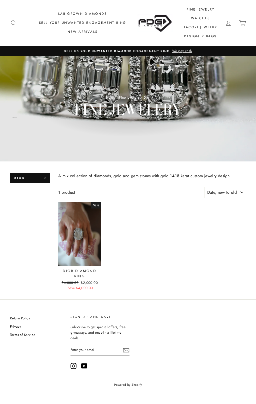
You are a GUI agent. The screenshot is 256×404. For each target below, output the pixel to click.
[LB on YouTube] (84, 366)
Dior (19, 178)
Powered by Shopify (128, 384)
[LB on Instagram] (73, 366)
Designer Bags (200, 36)
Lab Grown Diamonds (82, 13)
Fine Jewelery (129, 97)
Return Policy (20, 318)
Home (110, 97)
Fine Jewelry (200, 9)
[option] (128, 51)
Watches (200, 18)
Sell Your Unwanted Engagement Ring (82, 22)
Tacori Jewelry (200, 27)
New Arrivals (83, 31)
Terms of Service (22, 334)
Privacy (15, 326)
